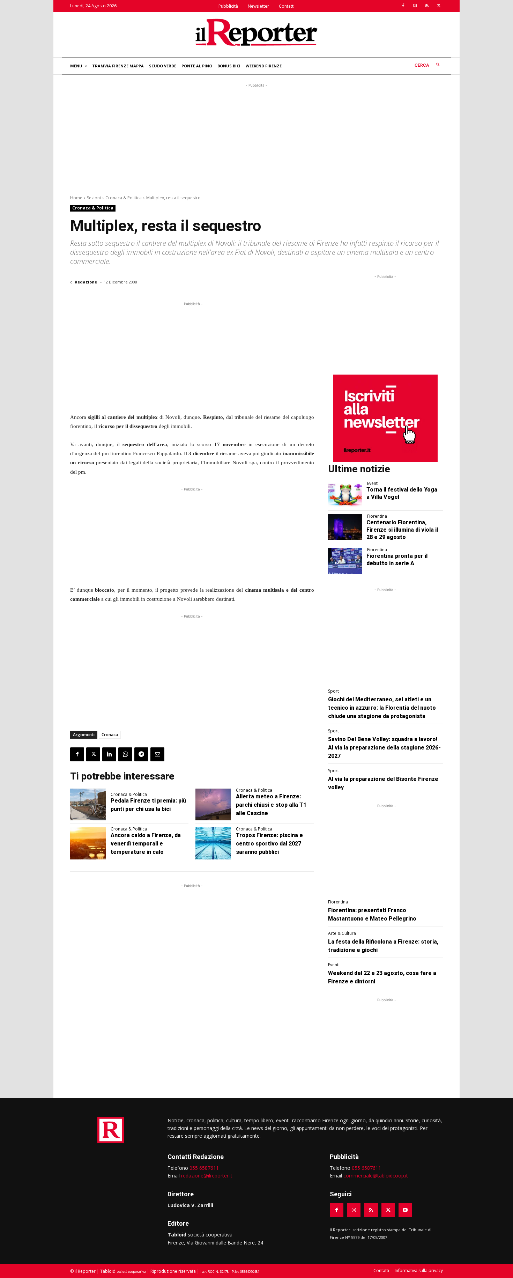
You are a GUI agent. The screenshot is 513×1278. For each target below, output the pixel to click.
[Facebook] (403, 6)
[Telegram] (141, 754)
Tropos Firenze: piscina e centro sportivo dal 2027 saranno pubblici (269, 843)
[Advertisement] (256, 138)
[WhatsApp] (125, 754)
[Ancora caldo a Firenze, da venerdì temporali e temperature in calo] (88, 843)
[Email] (157, 754)
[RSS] (427, 6)
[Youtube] (405, 1210)
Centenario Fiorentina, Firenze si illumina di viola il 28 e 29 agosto (402, 529)
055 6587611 (204, 1168)
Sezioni (94, 198)
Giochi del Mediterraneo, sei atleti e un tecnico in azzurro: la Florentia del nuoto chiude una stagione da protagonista (382, 707)
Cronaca (110, 735)
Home (76, 198)
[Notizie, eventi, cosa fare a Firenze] (256, 32)
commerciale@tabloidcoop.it (375, 1175)
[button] (429, 65)
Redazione (86, 282)
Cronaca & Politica (123, 198)
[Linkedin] (109, 754)
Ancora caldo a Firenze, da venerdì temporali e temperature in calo (146, 843)
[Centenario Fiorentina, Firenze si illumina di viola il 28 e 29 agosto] (345, 527)
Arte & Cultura (342, 933)
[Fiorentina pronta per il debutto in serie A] (345, 561)
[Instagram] (415, 6)
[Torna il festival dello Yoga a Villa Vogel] (345, 494)
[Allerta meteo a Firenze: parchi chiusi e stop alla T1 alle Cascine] (213, 805)
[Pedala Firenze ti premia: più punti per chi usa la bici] (88, 805)
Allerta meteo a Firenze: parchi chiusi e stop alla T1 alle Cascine (271, 805)
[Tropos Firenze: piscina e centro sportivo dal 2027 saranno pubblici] (213, 843)
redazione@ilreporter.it (206, 1175)
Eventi (373, 483)
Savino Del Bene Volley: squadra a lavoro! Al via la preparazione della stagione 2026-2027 (384, 747)
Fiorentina (377, 516)
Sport (333, 691)
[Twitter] (438, 6)
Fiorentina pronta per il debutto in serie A (397, 560)
